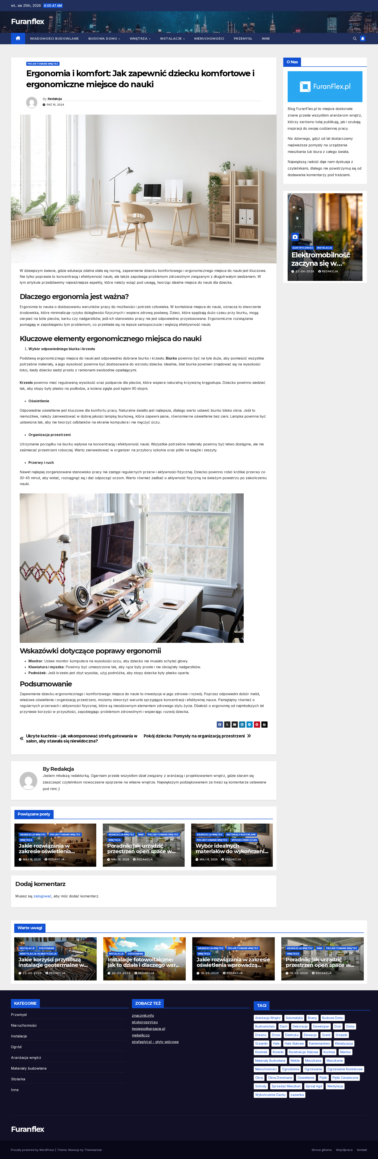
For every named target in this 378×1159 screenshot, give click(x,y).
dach (283, 1026)
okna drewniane (280, 1077)
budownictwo (265, 1026)
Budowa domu (103, 39)
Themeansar (93, 1150)
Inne (266, 39)
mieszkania (313, 1060)
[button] (355, 38)
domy (350, 1026)
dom (337, 1026)
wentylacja (335, 1086)
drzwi (276, 1035)
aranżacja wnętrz (268, 1018)
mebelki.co (141, 1035)
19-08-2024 (305, 271)
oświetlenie (306, 1077)
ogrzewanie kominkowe (345, 1069)
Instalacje (171, 39)
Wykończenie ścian (244, 840)
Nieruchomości (209, 39)
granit (326, 1035)
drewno (261, 1035)
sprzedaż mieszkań (286, 1086)
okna (259, 1077)
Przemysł (243, 39)
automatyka (294, 1018)
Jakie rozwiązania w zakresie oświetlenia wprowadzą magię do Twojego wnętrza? (233, 965)
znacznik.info (143, 1015)
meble (295, 1060)
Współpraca (344, 1150)
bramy (312, 1018)
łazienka (297, 1095)
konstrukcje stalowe (303, 1052)
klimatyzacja (344, 1043)
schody (260, 1086)
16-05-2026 (299, 973)
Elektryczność (303, 242)
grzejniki (261, 1043)
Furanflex (27, 21)
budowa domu (332, 1018)
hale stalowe (294, 1043)
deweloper (321, 1026)
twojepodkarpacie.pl (148, 1028)
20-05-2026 (121, 973)
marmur (345, 1052)
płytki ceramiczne (345, 1077)
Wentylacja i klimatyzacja (38, 953)
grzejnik (341, 1035)
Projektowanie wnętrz (43, 63)
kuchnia (329, 1052)
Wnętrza (139, 39)
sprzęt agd (314, 1086)
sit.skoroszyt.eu (145, 1022)
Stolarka (18, 1079)
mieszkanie (335, 1060)
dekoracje (300, 1026)
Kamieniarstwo (319, 1043)
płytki (323, 1077)
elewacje (310, 1035)
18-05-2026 (210, 973)
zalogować (42, 896)
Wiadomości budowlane (54, 39)
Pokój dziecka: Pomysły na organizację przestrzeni (194, 736)
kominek (261, 1052)
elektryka (292, 1035)
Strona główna (322, 1150)
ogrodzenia (290, 1069)
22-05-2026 (32, 973)
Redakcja (55, 99)
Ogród (16, 1047)
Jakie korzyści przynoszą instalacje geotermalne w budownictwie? (51, 965)
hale (276, 1043)
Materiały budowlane (241, 834)
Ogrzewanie (46, 948)
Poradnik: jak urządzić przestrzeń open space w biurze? (139, 851)
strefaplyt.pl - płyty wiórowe (155, 1042)
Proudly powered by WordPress (33, 1150)
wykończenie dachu (270, 1095)
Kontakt (362, 1150)
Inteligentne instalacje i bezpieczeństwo (320, 247)
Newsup (73, 1150)
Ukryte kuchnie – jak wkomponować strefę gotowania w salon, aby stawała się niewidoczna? (81, 739)
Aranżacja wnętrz (33, 834)
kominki (278, 1052)
